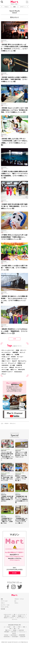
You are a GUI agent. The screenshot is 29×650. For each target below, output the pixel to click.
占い (15, 601)
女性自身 (14, 630)
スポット (3, 602)
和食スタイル (7, 630)
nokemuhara (18, 371)
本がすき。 (14, 633)
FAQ (14, 614)
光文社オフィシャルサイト (9, 617)
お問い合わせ (7, 616)
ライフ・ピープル (4, 606)
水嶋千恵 (19, 365)
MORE (14, 338)
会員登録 (13, 616)
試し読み (14, 572)
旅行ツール (14, 369)
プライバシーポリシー (21, 617)
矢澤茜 (17, 354)
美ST (15, 628)
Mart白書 (3, 608)
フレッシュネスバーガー (8, 350)
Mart (10, 628)
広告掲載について (21, 616)
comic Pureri (13, 631)
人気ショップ (5, 356)
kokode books (7, 636)
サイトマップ (14, 619)
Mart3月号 (22, 369)
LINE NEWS (5, 365)
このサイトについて (7, 614)
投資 (18, 350)
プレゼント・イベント (19, 599)
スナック (23, 352)
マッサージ (19, 367)
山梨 (3, 354)
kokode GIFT (22, 636)
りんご (4, 374)
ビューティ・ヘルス (5, 604)
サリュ (4, 358)
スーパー (23, 350)
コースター (20, 356)
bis (18, 628)
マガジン (6, 6)
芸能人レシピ (21, 363)
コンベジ (4, 363)
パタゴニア (15, 359)
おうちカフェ (22, 361)
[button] (1, 7)
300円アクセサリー (7, 371)
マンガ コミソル (22, 631)
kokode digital (15, 636)
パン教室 (13, 365)
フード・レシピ (4, 601)
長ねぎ (12, 367)
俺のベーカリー (6, 361)
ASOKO (14, 356)
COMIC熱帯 (6, 631)
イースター (5, 367)
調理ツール (10, 354)
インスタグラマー (6, 352)
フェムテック (12, 363)
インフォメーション (21, 614)
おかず (15, 361)
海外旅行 (15, 352)
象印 (9, 359)
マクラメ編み (5, 369)
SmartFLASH (21, 630)
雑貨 (14, 6)
